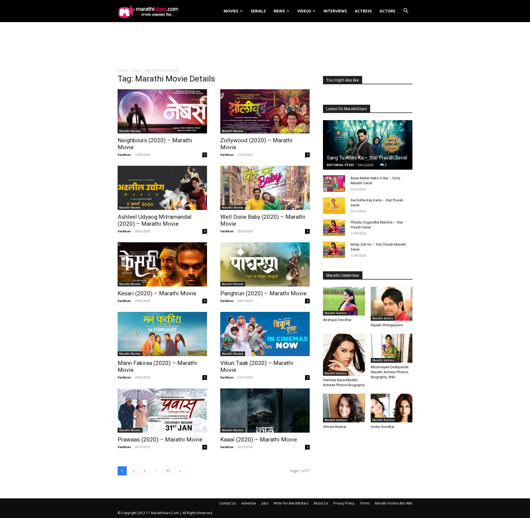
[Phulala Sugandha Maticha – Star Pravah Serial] (334, 227)
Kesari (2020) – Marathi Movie (157, 293)
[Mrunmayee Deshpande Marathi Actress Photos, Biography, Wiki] (392, 348)
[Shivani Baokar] (344, 408)
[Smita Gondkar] (392, 408)
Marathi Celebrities (342, 275)
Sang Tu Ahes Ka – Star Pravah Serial (367, 158)
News (279, 11)
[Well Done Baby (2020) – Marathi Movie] (265, 188)
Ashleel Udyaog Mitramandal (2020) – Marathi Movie (155, 220)
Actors (387, 11)
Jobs (264, 503)
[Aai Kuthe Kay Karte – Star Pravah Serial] (334, 205)
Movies (231, 11)
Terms (365, 503)
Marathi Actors (382, 318)
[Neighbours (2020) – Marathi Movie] (162, 111)
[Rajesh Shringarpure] (392, 304)
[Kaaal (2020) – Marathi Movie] (265, 410)
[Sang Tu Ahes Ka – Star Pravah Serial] (367, 145)
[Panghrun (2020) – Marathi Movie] (265, 264)
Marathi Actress (336, 313)
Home (122, 70)
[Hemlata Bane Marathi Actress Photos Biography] (344, 355)
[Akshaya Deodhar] (344, 301)
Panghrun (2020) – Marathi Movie (263, 293)
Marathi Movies (130, 131)
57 (168, 471)
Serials (258, 11)
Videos (304, 11)
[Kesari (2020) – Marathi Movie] (162, 264)
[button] (405, 11)
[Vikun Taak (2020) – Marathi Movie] (265, 334)
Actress (363, 11)
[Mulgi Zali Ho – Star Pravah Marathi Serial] (334, 249)
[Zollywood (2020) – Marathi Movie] (265, 111)
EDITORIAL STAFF (340, 165)
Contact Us (227, 503)
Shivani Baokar (334, 427)
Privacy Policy (343, 503)
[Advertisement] (265, 45)
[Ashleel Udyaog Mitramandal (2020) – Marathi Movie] (162, 188)
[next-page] (180, 470)
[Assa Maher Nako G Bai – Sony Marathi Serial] (334, 183)
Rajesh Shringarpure (387, 325)
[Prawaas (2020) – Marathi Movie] (162, 410)
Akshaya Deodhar (337, 320)
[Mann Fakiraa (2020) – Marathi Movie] (162, 334)
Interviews (335, 11)
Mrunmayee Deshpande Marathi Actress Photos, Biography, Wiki (390, 372)
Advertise (248, 503)
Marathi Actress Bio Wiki (393, 503)
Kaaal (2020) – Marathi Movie (258, 439)
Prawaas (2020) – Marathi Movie (160, 439)
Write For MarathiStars (291, 503)
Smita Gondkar (382, 427)
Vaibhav (124, 154)
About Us (321, 503)
